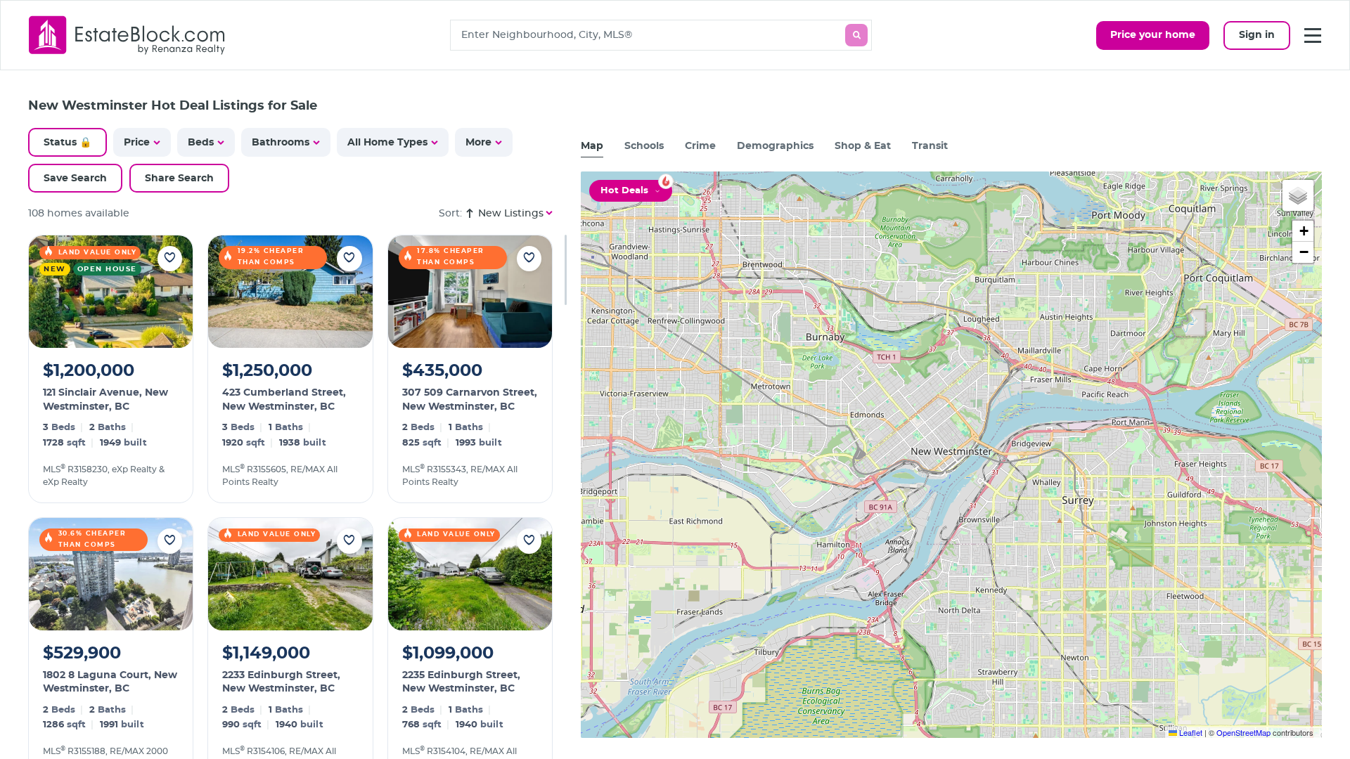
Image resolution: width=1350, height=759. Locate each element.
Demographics (775, 146)
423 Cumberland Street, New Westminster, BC (284, 400)
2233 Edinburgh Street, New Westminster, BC (281, 682)
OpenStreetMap (1243, 732)
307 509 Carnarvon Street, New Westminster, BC (469, 400)
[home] (127, 34)
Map (592, 146)
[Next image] (173, 291)
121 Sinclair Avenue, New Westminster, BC (105, 400)
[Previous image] (48, 291)
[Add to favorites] (170, 258)
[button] (1297, 195)
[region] (297, 497)
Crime (700, 146)
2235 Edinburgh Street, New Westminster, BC (461, 682)
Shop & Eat (863, 146)
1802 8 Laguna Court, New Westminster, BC (110, 682)
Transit (930, 146)
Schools (644, 146)
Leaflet (1189, 732)
